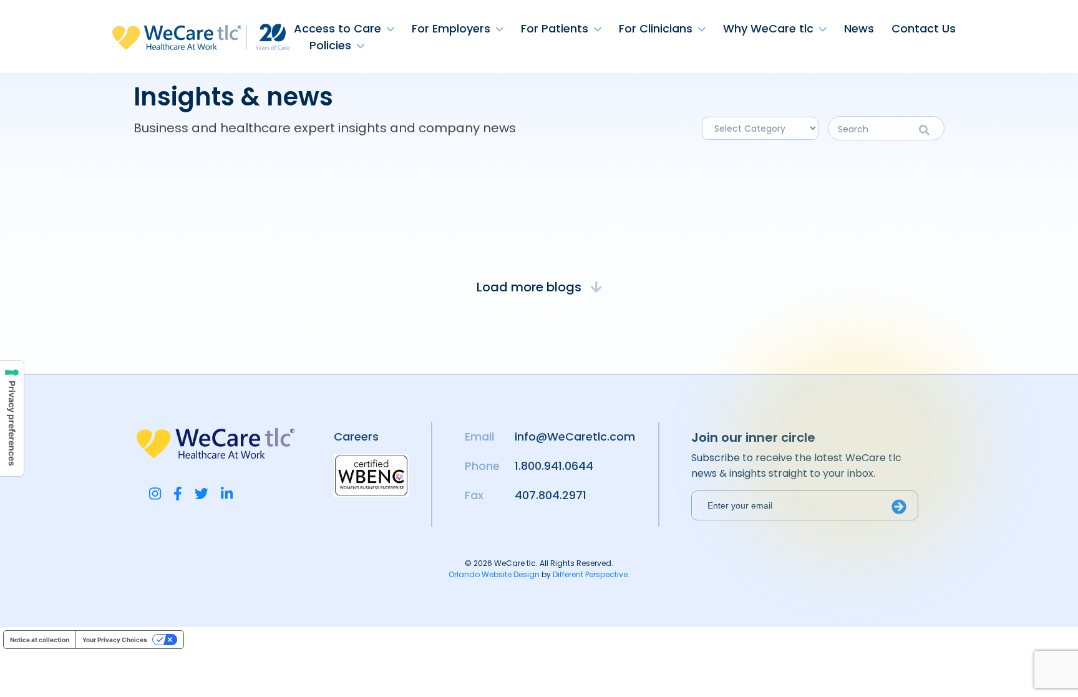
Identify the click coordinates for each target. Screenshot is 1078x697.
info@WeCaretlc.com (575, 436)
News (859, 28)
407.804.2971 (550, 495)
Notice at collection (39, 639)
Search (928, 130)
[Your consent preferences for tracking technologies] (12, 418)
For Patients (554, 28)
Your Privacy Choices (114, 639)
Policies (330, 45)
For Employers (451, 28)
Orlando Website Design (494, 574)
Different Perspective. (591, 574)
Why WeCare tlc (768, 28)
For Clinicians (655, 28)
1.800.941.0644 (554, 466)
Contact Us (923, 28)
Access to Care (337, 28)
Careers (356, 436)
